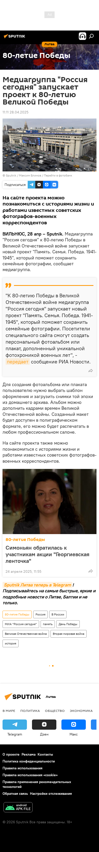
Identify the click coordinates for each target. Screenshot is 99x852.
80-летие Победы (25, 539)
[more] (91, 370)
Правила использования (22, 768)
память (48, 624)
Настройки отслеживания (51, 793)
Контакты (45, 754)
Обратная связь (15, 793)
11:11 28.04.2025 (15, 112)
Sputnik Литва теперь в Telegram (37, 585)
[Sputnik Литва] (15, 38)
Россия (40, 614)
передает (17, 361)
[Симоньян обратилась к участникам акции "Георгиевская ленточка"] (49, 501)
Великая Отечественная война (26, 634)
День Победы (68, 624)
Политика (30, 710)
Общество (55, 710)
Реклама (29, 754)
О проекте (11, 754)
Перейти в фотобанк (58, 175)
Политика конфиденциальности (29, 761)
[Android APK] (18, 808)
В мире (9, 710)
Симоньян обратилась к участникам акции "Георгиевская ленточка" (47, 554)
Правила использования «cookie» (30, 775)
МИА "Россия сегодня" (21, 624)
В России (58, 614)
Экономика (81, 710)
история (10, 643)
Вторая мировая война (68, 634)
